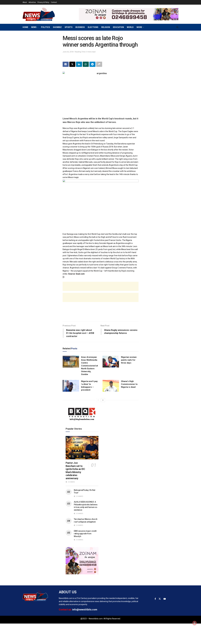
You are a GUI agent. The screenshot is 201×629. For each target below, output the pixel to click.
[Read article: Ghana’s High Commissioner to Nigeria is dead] (111, 386)
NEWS (34, 27)
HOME (25, 27)
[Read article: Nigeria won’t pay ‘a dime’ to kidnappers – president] (71, 386)
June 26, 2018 (68, 52)
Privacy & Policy (43, 2)
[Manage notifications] (194, 623)
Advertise (32, 2)
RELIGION (105, 27)
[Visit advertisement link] (128, 14)
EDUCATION (118, 27)
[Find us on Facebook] (155, 598)
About (25, 2)
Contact (54, 2)
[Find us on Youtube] (165, 598)
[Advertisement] (101, 289)
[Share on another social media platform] (99, 64)
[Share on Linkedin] (79, 64)
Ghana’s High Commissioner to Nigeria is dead (129, 384)
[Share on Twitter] (72, 64)
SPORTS (68, 27)
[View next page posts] (103, 400)
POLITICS (45, 27)
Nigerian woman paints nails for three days (129, 360)
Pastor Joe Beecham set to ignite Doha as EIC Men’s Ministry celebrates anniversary (75, 470)
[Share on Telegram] (92, 64)
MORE (139, 27)
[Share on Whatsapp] (86, 64)
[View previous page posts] (98, 400)
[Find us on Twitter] (160, 598)
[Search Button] (177, 27)
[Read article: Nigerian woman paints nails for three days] (111, 361)
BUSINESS (80, 27)
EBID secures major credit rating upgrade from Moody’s (85, 533)
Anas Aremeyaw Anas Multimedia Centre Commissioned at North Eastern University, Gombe (89, 366)
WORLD (130, 27)
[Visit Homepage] (43, 14)
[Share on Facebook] (66, 64)
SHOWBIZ (57, 27)
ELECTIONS (93, 27)
